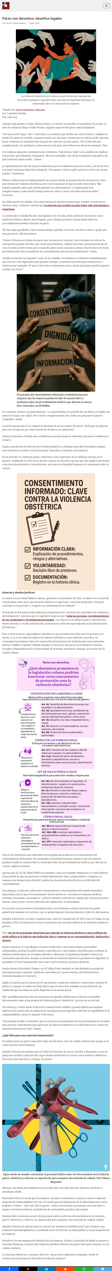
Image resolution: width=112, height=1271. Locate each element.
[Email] (102, 1269)
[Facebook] (9, 1269)
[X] (28, 1269)
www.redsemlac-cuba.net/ (30, 109)
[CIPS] (5, 5)
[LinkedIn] (46, 1269)
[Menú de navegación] (106, 5)
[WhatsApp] (84, 1269)
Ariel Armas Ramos (16, 23)
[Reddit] (65, 1269)
